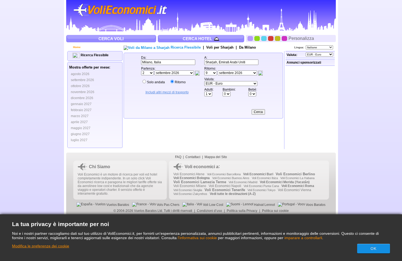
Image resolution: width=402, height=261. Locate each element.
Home (76, 47)
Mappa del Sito (216, 157)
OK (374, 248)
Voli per (220, 47)
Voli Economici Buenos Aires (230, 178)
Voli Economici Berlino (295, 174)
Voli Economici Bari (258, 174)
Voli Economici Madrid (243, 182)
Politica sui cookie (275, 211)
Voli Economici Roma (297, 186)
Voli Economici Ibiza (265, 178)
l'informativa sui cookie (197, 238)
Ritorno (180, 82)
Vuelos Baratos (117, 205)
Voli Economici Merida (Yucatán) (285, 182)
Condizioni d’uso (209, 211)
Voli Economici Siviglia (187, 190)
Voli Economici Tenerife (225, 190)
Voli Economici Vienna (294, 190)
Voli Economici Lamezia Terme (199, 182)
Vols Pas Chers (167, 205)
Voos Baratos (315, 205)
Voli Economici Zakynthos (190, 193)
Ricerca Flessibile (94, 55)
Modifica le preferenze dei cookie (40, 246)
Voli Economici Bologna (191, 178)
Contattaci (192, 157)
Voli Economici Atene (189, 174)
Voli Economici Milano (189, 186)
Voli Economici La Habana (297, 178)
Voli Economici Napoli (225, 186)
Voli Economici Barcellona (224, 174)
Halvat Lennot (264, 205)
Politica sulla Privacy (242, 211)
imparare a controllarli (303, 238)
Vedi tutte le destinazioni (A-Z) (233, 194)
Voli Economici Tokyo (261, 190)
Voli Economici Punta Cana (261, 186)
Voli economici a (202, 166)
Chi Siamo (99, 166)
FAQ (178, 157)
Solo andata (156, 82)
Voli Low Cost (212, 205)
